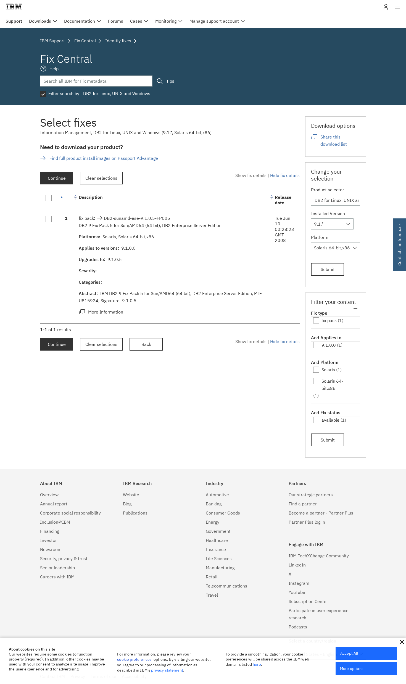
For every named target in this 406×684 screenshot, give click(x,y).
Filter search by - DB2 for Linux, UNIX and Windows (99, 93)
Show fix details (251, 175)
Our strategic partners (311, 494)
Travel (212, 595)
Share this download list (333, 140)
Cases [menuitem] (136, 21)
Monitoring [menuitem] (165, 21)
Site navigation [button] (397, 10)
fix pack (329, 320)
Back (146, 344)
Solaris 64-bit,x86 (332, 384)
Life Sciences (219, 558)
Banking (214, 504)
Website (131, 494)
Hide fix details (285, 175)
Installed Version (328, 213)
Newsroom (51, 549)
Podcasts (298, 627)
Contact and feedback (399, 244)
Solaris (328, 369)
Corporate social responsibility (70, 513)
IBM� (14, 7)
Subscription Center (308, 601)
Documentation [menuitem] (79, 21)
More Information (105, 312)
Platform (319, 237)
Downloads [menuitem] (40, 21)
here (257, 664)
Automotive (217, 494)
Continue (57, 178)
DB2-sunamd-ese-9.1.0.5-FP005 (137, 218)
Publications (135, 513)
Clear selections (101, 178)
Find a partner (303, 504)
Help (54, 68)
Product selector (327, 189)
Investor (48, 540)
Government (218, 531)
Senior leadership (57, 567)
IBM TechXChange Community (319, 555)
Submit (328, 269)
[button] (402, 642)
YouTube (297, 592)
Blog (127, 504)
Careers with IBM (57, 576)
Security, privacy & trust (64, 558)
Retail (211, 576)
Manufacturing (220, 567)
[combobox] (332, 223)
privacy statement (167, 670)
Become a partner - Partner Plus (321, 513)
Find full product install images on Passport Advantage (103, 158)
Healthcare (217, 540)
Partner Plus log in (307, 522)
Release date (283, 199)
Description (91, 197)
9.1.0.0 (328, 345)
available (330, 420)
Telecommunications (226, 586)
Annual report (53, 504)
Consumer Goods (223, 513)
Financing (49, 531)
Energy (212, 522)
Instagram (299, 583)
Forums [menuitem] (115, 21)
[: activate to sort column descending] (66, 200)
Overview (49, 494)
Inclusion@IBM (55, 522)
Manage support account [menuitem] (214, 21)
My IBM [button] (385, 9)
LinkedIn (297, 565)
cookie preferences (134, 659)
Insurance (216, 549)
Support (14, 21)
